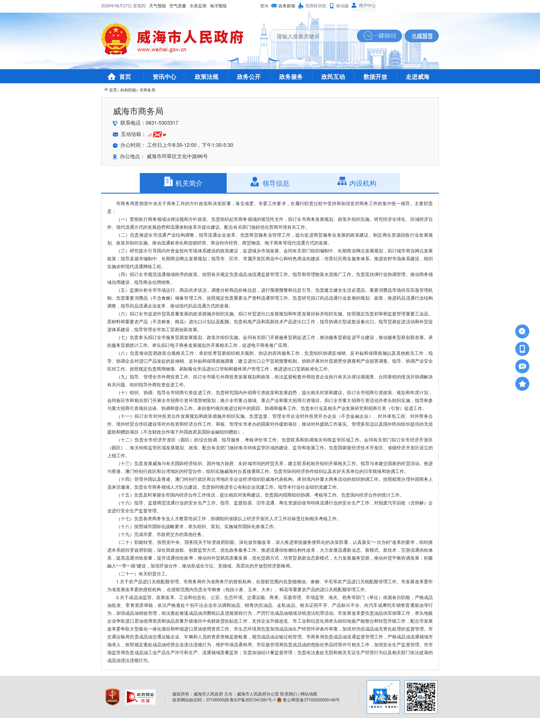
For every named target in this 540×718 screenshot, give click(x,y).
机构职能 (128, 90)
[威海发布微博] (383, 696)
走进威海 (417, 76)
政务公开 (249, 76)
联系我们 (288, 694)
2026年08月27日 (117, 5)
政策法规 (207, 76)
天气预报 (157, 5)
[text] (313, 36)
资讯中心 (164, 76)
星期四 (139, 5)
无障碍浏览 (315, 5)
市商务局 (147, 90)
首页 (125, 76)
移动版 (342, 5)
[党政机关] (113, 696)
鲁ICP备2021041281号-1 (253, 700)
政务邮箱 (286, 5)
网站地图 (308, 694)
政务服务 (291, 76)
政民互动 (333, 76)
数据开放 (375, 76)
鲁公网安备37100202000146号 (311, 700)
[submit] (379, 36)
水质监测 (198, 5)
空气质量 (177, 5)
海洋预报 (218, 5)
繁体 (264, 5)
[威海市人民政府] (176, 41)
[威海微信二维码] (421, 696)
